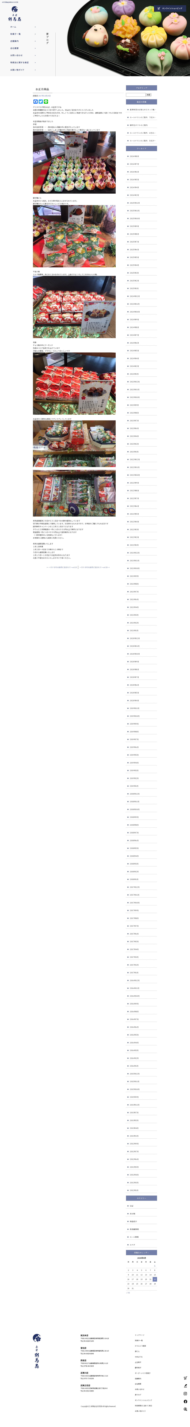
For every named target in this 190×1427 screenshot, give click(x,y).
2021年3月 (134, 615)
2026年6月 (134, 172)
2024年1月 (134, 374)
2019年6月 (134, 747)
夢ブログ (138, 1395)
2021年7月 (134, 591)
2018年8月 (134, 825)
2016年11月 (134, 988)
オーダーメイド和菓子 (142, 1373)
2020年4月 (134, 700)
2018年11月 (134, 801)
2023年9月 (134, 405)
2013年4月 (134, 1128)
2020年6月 (134, 685)
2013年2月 (134, 1136)
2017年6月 (134, 934)
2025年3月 (134, 273)
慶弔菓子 (138, 1367)
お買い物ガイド (19, 69)
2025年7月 (134, 242)
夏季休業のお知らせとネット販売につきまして (143, 109)
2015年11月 (134, 1081)
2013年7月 (134, 1112)
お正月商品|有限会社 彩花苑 (10, 2)
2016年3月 (134, 1050)
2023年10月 (135, 397)
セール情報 (134, 1237)
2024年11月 (135, 304)
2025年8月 (134, 234)
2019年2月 (134, 778)
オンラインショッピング (143, 1400)
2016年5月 (134, 1035)
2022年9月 (134, 483)
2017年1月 (134, 972)
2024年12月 (135, 296)
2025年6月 (134, 249)
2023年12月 (135, 381)
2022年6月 (134, 506)
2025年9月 (134, 226)
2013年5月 (134, 1120)
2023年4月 (134, 436)
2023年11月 (134, 389)
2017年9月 (134, 910)
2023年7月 (134, 420)
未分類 (132, 1213)
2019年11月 (134, 708)
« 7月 (128, 1293)
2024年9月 (134, 319)
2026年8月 (134, 156)
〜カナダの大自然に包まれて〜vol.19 (62, 567)
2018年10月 (135, 809)
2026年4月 (134, 187)
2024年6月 (134, 343)
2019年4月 (134, 762)
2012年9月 (134, 1143)
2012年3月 (134, 1182)
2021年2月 (134, 622)
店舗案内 (19, 41)
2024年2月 (134, 366)
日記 (131, 1206)
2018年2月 (134, 871)
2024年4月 (134, 358)
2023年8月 (134, 413)
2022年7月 (134, 498)
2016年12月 (135, 980)
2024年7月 (134, 335)
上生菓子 (138, 1362)
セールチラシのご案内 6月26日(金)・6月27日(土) (143, 133)
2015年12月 (135, 1073)
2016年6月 (134, 1027)
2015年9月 (134, 1097)
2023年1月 (134, 451)
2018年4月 (134, 856)
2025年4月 (134, 265)
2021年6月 (134, 599)
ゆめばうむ (139, 1357)
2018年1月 (134, 879)
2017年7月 (134, 926)
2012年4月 (134, 1175)
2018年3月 (134, 864)
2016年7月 (134, 1019)
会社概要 (19, 48)
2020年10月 (135, 654)
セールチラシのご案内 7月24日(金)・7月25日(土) (143, 117)
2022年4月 (134, 521)
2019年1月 (134, 786)
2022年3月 (134, 529)
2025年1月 (134, 288)
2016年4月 (134, 1042)
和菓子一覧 (19, 34)
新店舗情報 (134, 1229)
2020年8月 (134, 669)
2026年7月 (134, 164)
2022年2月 (134, 537)
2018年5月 (134, 848)
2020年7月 (134, 677)
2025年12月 (135, 203)
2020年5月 (134, 692)
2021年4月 (134, 607)
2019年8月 (134, 731)
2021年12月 (135, 553)
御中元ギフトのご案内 (139, 125)
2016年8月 (134, 1011)
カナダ (132, 1245)
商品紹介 (133, 1221)
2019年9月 (134, 724)
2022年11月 (135, 467)
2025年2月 (134, 280)
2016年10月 (135, 996)
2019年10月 (135, 716)
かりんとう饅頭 (140, 1346)
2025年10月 (135, 218)
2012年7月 (134, 1151)
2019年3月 (134, 770)
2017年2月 (134, 965)
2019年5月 (134, 755)
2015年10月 (135, 1089)
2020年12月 (135, 638)
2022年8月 (134, 490)
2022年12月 (135, 459)
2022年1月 (134, 545)
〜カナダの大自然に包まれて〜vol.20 (94, 567)
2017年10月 (135, 902)
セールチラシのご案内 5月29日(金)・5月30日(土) (143, 140)
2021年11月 (134, 560)
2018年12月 (135, 794)
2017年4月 (134, 949)
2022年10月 (135, 475)
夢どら (137, 1351)
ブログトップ (141, 88)
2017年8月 (134, 918)
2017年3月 (134, 957)
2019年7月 (134, 739)
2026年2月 (134, 195)
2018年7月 (134, 832)
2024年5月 (134, 350)
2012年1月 (134, 1190)
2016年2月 (134, 1058)
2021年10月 (135, 568)
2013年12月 (134, 1105)
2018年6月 (134, 840)
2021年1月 (134, 630)
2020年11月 (135, 646)
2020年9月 (134, 661)
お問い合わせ (19, 55)
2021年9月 (134, 576)
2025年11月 (135, 210)
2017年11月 (134, 895)
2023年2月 (134, 444)
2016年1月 (134, 1066)
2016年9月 (134, 1003)
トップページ (19, 26)
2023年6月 (134, 428)
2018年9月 (134, 817)
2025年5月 (134, 257)
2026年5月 (134, 179)
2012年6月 (134, 1159)
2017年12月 (135, 887)
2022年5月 (134, 514)
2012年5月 (134, 1167)
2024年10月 (135, 311)
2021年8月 (134, 584)
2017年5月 (134, 941)
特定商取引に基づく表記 (19, 62)
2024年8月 (134, 327)
